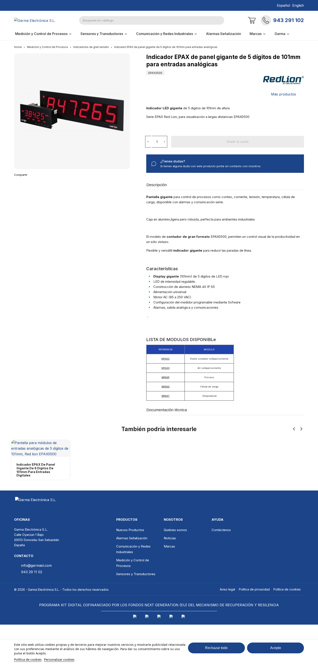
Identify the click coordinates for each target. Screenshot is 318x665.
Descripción (156, 185)
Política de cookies (28, 659)
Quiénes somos (175, 530)
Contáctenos (221, 530)
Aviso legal (227, 589)
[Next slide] (301, 429)
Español (283, 5)
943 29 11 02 (31, 572)
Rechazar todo (216, 648)
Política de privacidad (254, 589)
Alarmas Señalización (131, 538)
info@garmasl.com (36, 565)
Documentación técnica (166, 410)
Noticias (170, 538)
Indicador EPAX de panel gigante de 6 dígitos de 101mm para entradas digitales (35, 470)
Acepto (275, 648)
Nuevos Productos (130, 530)
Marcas (169, 546)
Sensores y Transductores (135, 574)
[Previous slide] (294, 429)
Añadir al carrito (237, 141)
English (298, 5)
